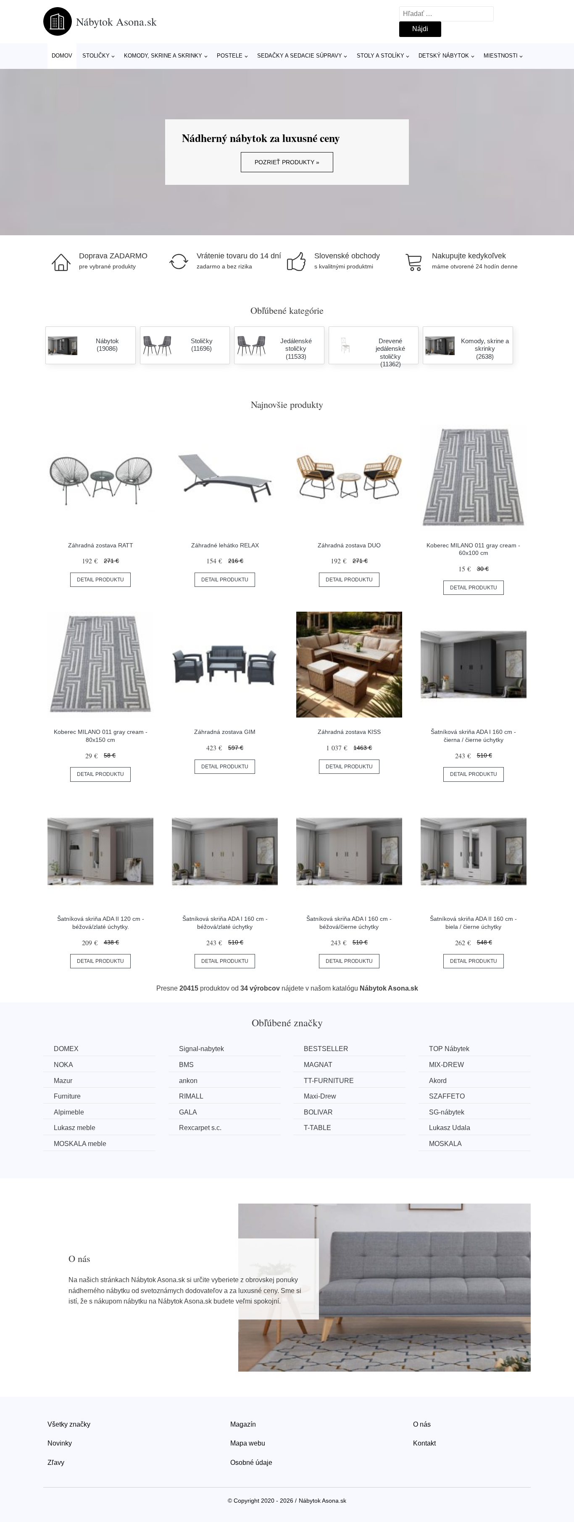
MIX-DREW (446, 1064)
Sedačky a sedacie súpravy (299, 56)
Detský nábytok (444, 56)
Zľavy (55, 1462)
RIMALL (191, 1096)
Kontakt (424, 1443)
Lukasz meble (74, 1127)
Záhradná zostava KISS (349, 731)
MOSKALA (445, 1143)
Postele (229, 56)
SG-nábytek (446, 1112)
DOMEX (66, 1048)
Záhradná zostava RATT (100, 545)
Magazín (243, 1424)
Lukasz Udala (449, 1127)
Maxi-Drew (320, 1096)
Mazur (63, 1080)
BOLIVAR (318, 1112)
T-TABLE (317, 1127)
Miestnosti (501, 56)
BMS (186, 1064)
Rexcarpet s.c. (200, 1127)
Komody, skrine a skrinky (163, 56)
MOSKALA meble (80, 1143)
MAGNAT (318, 1064)
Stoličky (96, 56)
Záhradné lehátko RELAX (225, 545)
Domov (62, 56)
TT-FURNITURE (329, 1080)
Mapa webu (247, 1443)
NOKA (63, 1064)
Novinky (59, 1443)
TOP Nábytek (449, 1048)
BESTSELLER (326, 1048)
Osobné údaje (251, 1462)
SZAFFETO (447, 1096)
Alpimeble (69, 1112)
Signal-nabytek (201, 1048)
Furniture (67, 1096)
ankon (188, 1080)
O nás (422, 1424)
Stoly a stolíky (380, 56)
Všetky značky (68, 1424)
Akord (438, 1080)
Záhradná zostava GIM (224, 731)
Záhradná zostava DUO (349, 545)
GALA (188, 1112)
